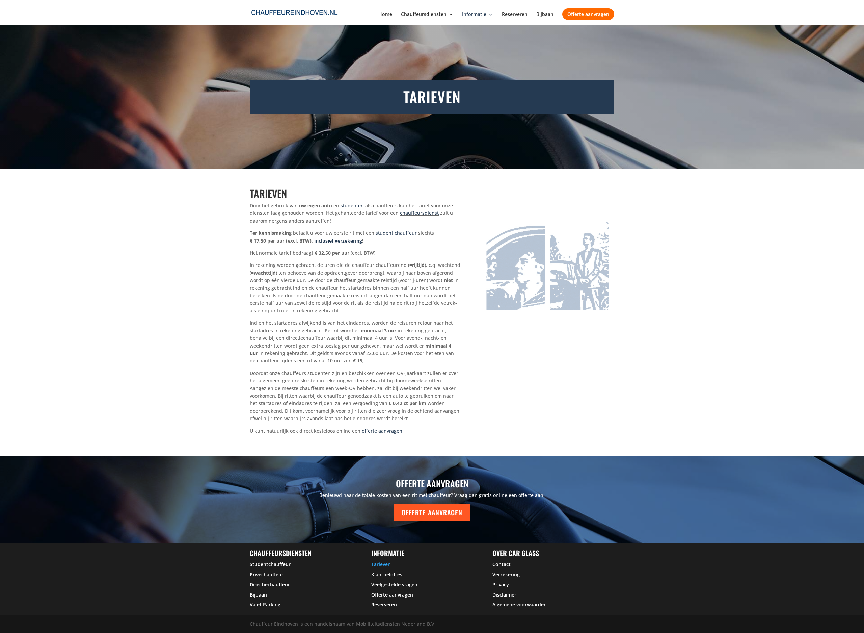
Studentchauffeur (270, 564)
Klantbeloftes (386, 574)
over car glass (515, 553)
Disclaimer (504, 594)
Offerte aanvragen (588, 14)
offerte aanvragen (382, 431)
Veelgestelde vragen (394, 584)
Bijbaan (545, 14)
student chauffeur (396, 233)
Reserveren (515, 14)
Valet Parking (265, 604)
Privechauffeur (267, 574)
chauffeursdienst (419, 213)
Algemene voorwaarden (519, 604)
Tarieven (381, 564)
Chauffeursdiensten (424, 14)
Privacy (500, 584)
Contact (501, 564)
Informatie (474, 14)
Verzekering (506, 574)
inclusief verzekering (338, 240)
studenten (352, 205)
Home (385, 14)
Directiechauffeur (270, 584)
